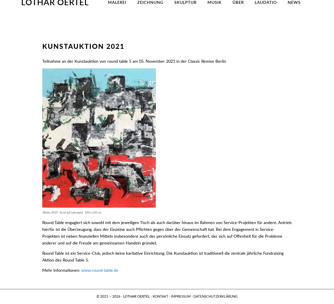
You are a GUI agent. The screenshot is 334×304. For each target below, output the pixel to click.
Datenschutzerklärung (215, 296)
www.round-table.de (99, 271)
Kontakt (160, 296)
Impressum (181, 296)
